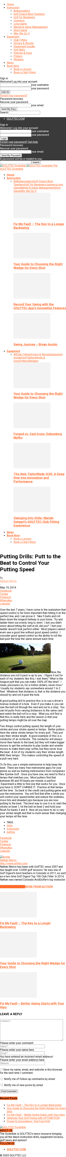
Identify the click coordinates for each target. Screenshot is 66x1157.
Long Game (20, 23)
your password (40, 88)
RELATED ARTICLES (12, 886)
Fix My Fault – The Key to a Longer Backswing (34, 1105)
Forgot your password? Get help (19, 142)
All (15, 181)
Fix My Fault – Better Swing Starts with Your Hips (36, 1114)
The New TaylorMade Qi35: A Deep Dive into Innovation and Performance (39, 477)
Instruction (13, 7)
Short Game (20, 30)
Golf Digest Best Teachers (29, 14)
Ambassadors (22, 10)
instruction (13, 828)
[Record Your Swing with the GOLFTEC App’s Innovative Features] (32, 297)
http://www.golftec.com (14, 863)
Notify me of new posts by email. (23, 1085)
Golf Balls (19, 49)
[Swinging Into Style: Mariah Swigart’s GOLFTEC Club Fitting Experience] (32, 511)
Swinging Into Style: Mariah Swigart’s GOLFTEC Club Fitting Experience (36, 521)
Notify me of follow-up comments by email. (29, 1079)
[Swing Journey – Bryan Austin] (32, 337)
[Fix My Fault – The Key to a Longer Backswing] (32, 217)
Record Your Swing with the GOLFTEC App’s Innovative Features (40, 306)
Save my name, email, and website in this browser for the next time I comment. (31, 1071)
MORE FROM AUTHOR (39, 886)
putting (11, 832)
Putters (18, 56)
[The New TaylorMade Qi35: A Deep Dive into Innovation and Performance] (32, 467)
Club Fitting (20, 40)
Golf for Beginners (24, 17)
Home (10, 4)
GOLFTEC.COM (16, 118)
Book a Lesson (22, 69)
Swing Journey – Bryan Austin (35, 344)
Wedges (19, 59)
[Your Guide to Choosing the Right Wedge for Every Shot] (32, 257)
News (10, 62)
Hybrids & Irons (23, 53)
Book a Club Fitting (25, 72)
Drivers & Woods (24, 43)
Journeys (19, 20)
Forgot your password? (13, 95)
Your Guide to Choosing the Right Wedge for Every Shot (38, 266)
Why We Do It (22, 33)
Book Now (13, 66)
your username (40, 84)
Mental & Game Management (31, 27)
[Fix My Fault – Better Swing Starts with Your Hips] (18, 996)
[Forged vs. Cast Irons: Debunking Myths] (32, 427)
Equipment (13, 36)
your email (37, 105)
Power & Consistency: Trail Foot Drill (28, 1121)
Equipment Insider (24, 46)
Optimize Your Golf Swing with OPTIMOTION (33, 1118)
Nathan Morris (8, 581)
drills (10, 825)
